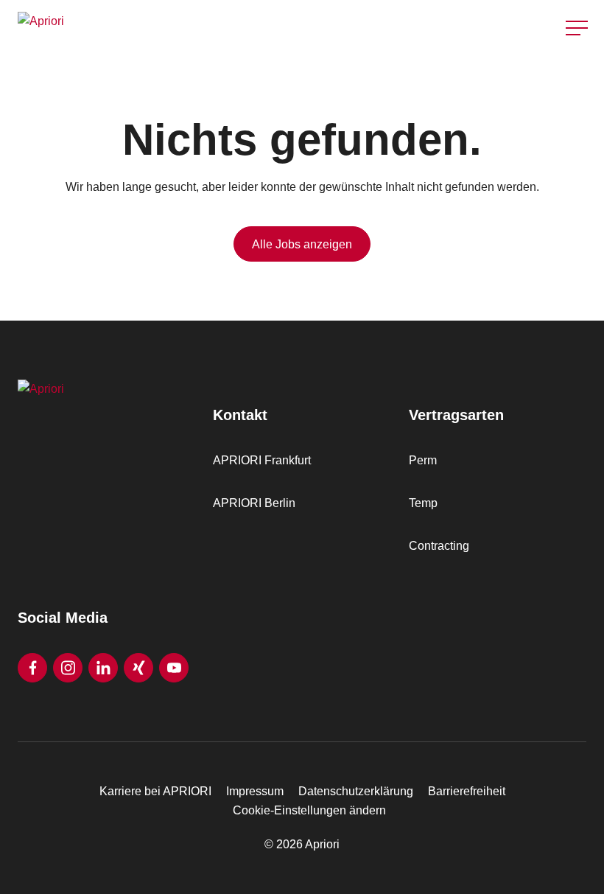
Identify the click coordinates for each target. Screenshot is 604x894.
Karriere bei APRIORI (155, 791)
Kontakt (577, 65)
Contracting (439, 545)
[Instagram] (67, 667)
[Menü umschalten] (576, 28)
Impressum (255, 791)
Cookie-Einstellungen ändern (309, 810)
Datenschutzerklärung (355, 791)
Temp (423, 503)
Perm (423, 460)
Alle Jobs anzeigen (302, 244)
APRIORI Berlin (254, 503)
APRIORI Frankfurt (262, 460)
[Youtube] (174, 667)
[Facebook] (32, 667)
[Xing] (138, 667)
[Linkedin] (103, 667)
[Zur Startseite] (155, 27)
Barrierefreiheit (466, 791)
